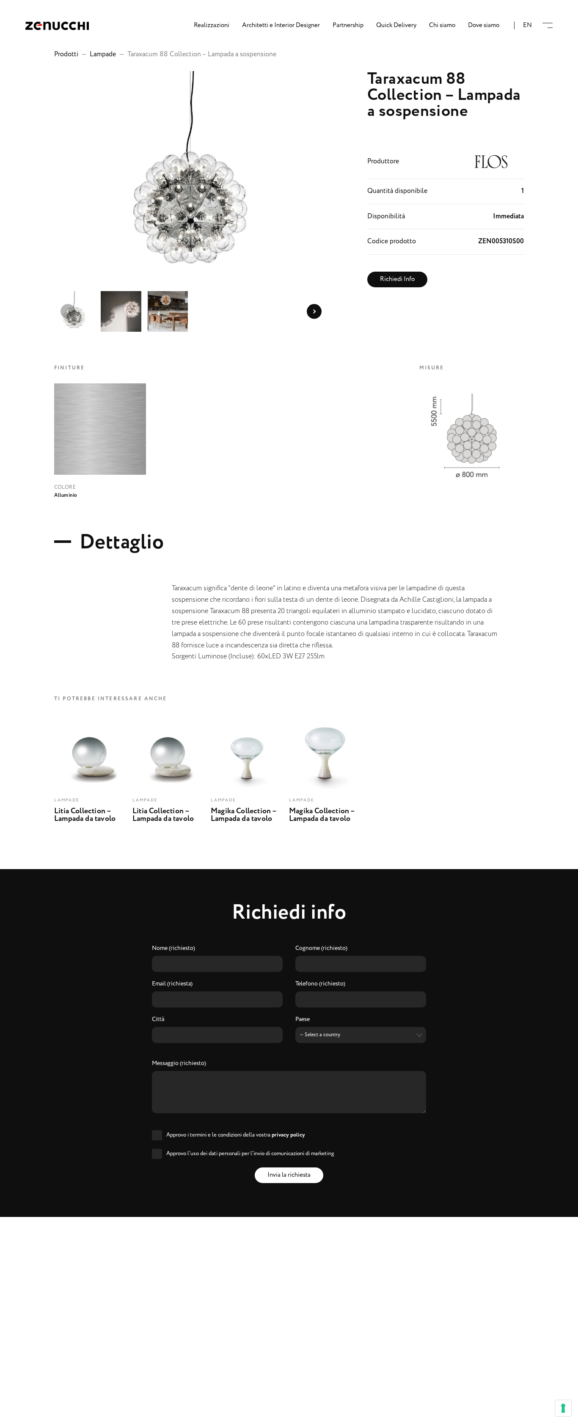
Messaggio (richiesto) (179, 1064)
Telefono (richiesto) (320, 984)
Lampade (103, 54)
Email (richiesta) (172, 984)
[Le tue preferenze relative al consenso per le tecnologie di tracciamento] (563, 1408)
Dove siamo (483, 25)
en (527, 25)
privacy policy (288, 1135)
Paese (302, 1020)
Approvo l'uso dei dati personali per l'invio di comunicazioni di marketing (250, 1154)
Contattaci (289, 1410)
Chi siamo (442, 25)
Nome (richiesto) (173, 948)
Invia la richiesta (289, 1175)
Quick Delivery (396, 25)
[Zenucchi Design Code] (57, 25)
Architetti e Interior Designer (281, 25)
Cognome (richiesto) (321, 948)
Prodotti (66, 54)
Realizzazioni (211, 25)
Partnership (348, 25)
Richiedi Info (397, 279)
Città (158, 1020)
